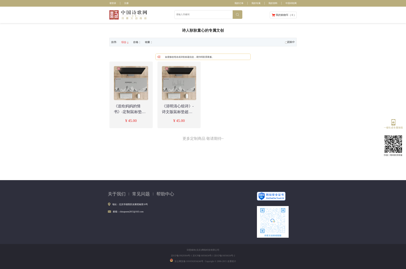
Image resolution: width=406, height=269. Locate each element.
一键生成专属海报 (393, 127)
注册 (126, 3)
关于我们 (117, 194)
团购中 (291, 42)
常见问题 (141, 194)
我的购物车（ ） (285, 15)
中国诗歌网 (291, 3)
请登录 (112, 3)
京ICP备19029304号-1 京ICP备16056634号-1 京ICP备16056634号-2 (203, 255)
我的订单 (239, 3)
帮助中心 (165, 194)
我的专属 (256, 3)
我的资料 (272, 3)
